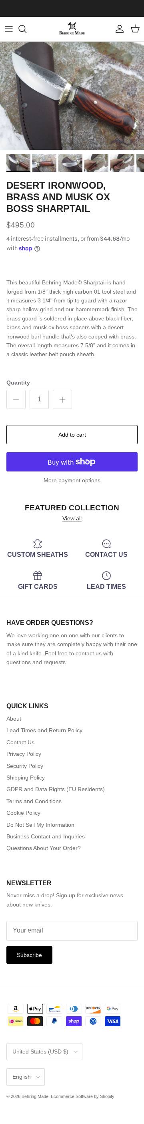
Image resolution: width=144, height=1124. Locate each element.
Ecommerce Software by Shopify (82, 1096)
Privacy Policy (23, 754)
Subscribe (29, 955)
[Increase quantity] (62, 399)
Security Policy (24, 766)
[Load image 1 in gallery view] (72, 96)
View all (72, 518)
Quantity (18, 382)
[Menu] (9, 29)
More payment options (72, 480)
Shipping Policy (25, 777)
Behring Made (35, 1096)
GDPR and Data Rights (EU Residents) (55, 789)
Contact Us (20, 742)
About (13, 718)
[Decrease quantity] (16, 399)
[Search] (26, 29)
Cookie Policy (23, 813)
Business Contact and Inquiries (45, 836)
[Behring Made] (72, 29)
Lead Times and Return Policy (44, 730)
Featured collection (72, 508)
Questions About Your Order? (43, 848)
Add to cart (72, 434)
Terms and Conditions (34, 801)
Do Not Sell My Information (40, 825)
